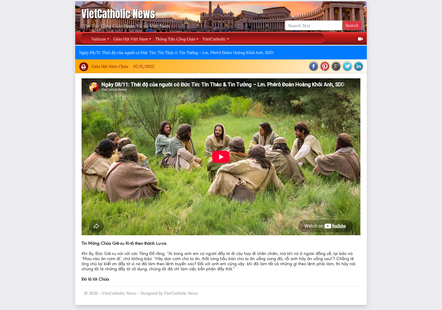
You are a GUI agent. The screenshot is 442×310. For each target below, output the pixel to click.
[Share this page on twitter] (347, 66)
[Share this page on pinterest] (325, 66)
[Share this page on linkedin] (358, 66)
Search (352, 25)
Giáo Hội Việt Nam (130, 38)
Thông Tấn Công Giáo (175, 38)
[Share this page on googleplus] (336, 66)
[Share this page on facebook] (313, 66)
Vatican (99, 38)
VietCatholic (214, 38)
